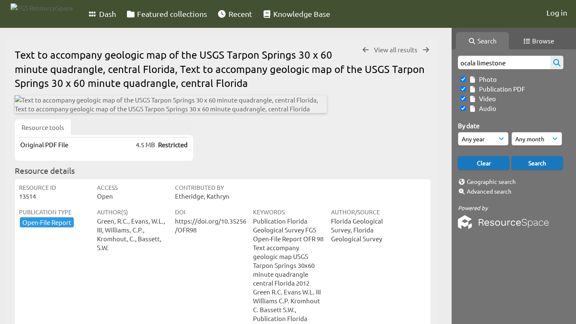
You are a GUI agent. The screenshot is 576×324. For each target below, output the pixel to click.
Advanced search (489, 191)
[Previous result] (365, 50)
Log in (556, 12)
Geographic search (491, 181)
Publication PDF (500, 89)
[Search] (556, 62)
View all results (396, 50)
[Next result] (426, 50)
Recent (239, 13)
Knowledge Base (301, 13)
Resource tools (43, 127)
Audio (486, 108)
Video (486, 98)
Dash (106, 13)
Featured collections (171, 13)
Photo (486, 79)
